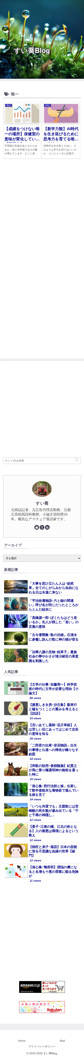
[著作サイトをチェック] (36, 527)
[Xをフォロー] (42, 527)
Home (22, 1040)
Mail (62, 1040)
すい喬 (42, 503)
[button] (76, 460)
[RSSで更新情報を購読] (47, 527)
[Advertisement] (42, 215)
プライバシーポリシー (42, 1046)
